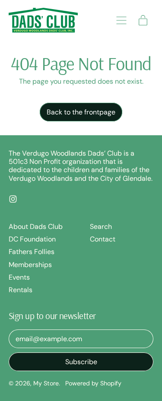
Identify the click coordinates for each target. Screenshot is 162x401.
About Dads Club (36, 226)
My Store (46, 383)
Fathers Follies (31, 251)
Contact (102, 239)
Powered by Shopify (93, 383)
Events (19, 277)
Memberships (30, 264)
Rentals (20, 289)
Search (101, 226)
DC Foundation (32, 239)
